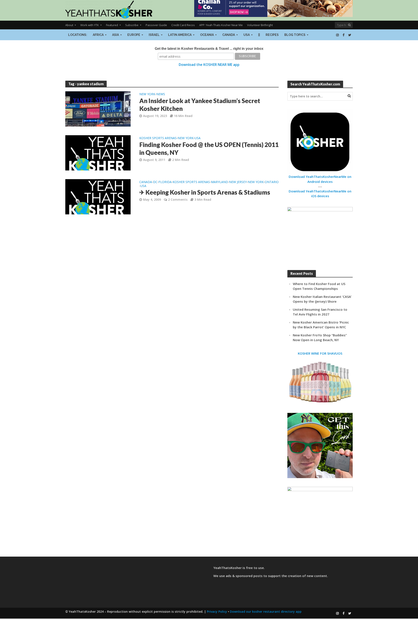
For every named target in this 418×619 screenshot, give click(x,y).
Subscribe (131, 25)
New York (147, 94)
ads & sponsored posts (244, 576)
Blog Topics (294, 35)
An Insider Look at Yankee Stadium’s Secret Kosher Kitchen (199, 104)
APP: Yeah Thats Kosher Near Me (221, 25)
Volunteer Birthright (260, 25)
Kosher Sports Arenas (158, 138)
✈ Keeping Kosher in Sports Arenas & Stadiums (204, 192)
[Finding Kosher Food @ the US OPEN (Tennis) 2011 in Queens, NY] (98, 152)
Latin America (180, 35)
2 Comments (177, 199)
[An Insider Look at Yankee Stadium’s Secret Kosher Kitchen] (98, 108)
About (69, 25)
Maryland (219, 182)
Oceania (207, 35)
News (160, 94)
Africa (98, 35)
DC (155, 182)
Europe (133, 35)
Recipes (272, 35)
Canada (228, 35)
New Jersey (238, 182)
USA (246, 35)
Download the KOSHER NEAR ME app (209, 64)
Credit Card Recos (183, 25)
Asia (115, 35)
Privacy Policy (217, 611)
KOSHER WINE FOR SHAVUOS (320, 353)
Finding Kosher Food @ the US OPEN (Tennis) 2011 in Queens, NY (208, 148)
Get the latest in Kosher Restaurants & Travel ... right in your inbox (209, 48)
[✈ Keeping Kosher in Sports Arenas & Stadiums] (98, 196)
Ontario (272, 182)
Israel (154, 35)
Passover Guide (156, 25)
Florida (165, 182)
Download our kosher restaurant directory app (266, 611)
